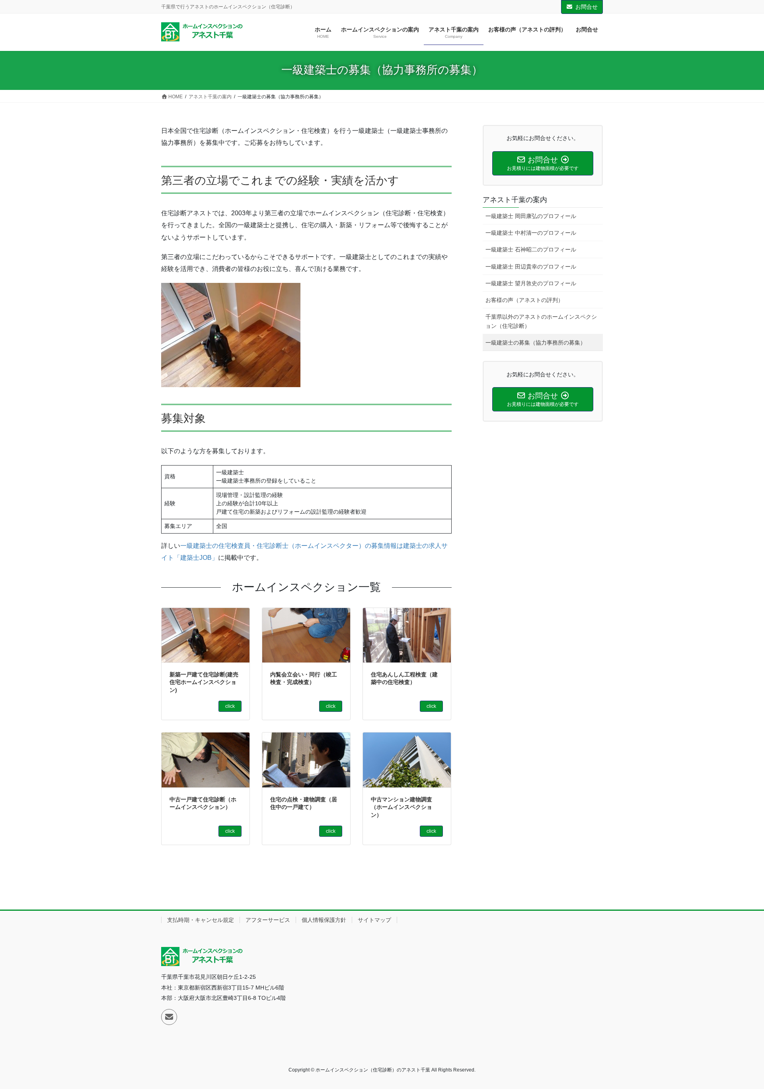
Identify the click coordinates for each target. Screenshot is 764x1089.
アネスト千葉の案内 (515, 200)
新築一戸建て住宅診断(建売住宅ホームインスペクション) (204, 682)
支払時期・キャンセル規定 (200, 920)
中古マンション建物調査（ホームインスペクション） (401, 807)
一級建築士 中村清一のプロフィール (530, 233)
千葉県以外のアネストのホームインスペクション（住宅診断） (541, 321)
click (230, 706)
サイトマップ (374, 920)
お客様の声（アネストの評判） (524, 300)
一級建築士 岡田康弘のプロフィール (530, 216)
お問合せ (586, 7)
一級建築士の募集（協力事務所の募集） (535, 342)
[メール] (169, 1017)
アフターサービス (268, 920)
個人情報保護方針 (324, 920)
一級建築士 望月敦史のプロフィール (530, 283)
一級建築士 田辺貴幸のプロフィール (530, 266)
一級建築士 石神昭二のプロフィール (530, 249)
